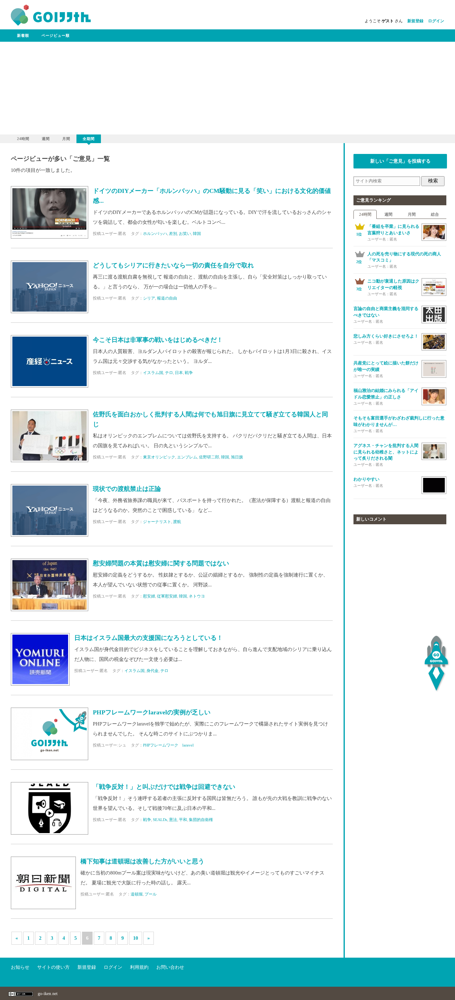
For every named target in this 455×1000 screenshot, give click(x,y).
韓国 (197, 233)
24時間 (23, 139)
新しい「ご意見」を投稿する (400, 161)
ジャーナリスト (157, 521)
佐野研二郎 (209, 457)
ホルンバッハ (155, 233)
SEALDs (160, 819)
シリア (149, 298)
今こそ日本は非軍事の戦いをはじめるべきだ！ (158, 340)
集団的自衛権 (201, 819)
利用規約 (139, 967)
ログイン (436, 21)
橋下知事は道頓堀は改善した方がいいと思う (142, 861)
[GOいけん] (51, 24)
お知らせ (20, 967)
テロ (169, 372)
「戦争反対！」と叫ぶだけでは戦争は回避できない (164, 787)
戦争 (189, 372)
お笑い (185, 233)
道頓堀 (137, 894)
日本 (179, 372)
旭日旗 (237, 457)
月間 (66, 139)
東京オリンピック (159, 457)
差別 (173, 233)
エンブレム (187, 457)
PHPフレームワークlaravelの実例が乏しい (151, 712)
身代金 (152, 670)
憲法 (173, 819)
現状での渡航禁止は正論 (127, 489)
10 (135, 938)
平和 (183, 819)
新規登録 (415, 21)
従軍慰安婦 (167, 596)
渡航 (177, 521)
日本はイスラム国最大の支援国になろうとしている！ (148, 638)
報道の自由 (167, 298)
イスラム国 (153, 372)
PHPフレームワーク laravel (168, 745)
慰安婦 (149, 596)
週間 (46, 139)
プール (151, 894)
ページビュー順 (55, 35)
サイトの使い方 (53, 967)
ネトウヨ (197, 596)
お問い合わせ (170, 967)
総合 (435, 214)
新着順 (23, 35)
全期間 (89, 139)
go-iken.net (48, 993)
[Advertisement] (227, 88)
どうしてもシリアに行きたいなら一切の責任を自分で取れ (173, 265)
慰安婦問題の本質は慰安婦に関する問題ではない (161, 563)
